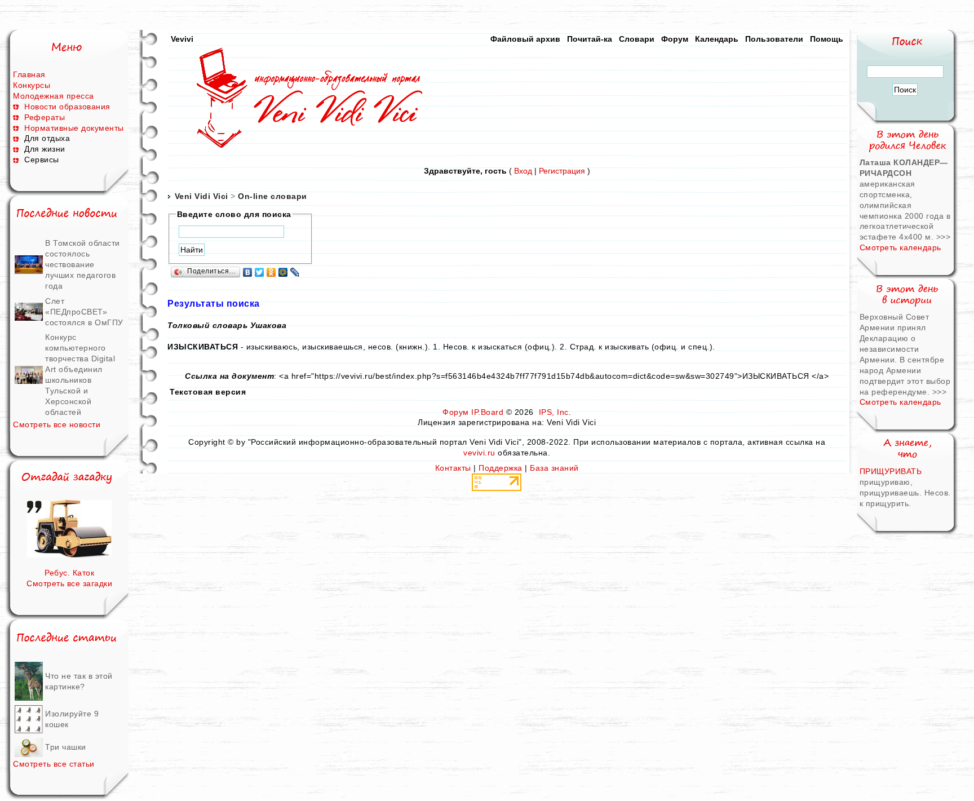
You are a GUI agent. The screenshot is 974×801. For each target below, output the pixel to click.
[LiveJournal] (295, 272)
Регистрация (562, 170)
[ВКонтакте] (248, 272)
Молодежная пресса (53, 95)
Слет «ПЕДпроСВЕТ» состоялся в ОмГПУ (84, 311)
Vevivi (182, 38)
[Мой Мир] (283, 272)
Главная (29, 74)
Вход (523, 170)
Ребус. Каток (69, 572)
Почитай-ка (589, 38)
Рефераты (44, 117)
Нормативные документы (74, 127)
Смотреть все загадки (69, 583)
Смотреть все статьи (54, 763)
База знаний (554, 467)
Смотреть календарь (900, 247)
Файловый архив (525, 38)
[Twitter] (259, 272)
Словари (636, 38)
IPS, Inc (554, 412)
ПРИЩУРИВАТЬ (891, 471)
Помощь (826, 38)
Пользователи (774, 38)
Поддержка (501, 467)
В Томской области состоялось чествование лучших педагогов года (82, 264)
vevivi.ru (479, 452)
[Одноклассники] (271, 272)
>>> (943, 236)
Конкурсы (31, 85)
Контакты (453, 467)
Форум (674, 38)
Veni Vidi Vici (201, 196)
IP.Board (487, 412)
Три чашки (65, 746)
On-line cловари (272, 196)
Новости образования (67, 106)
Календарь (716, 38)
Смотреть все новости (56, 424)
